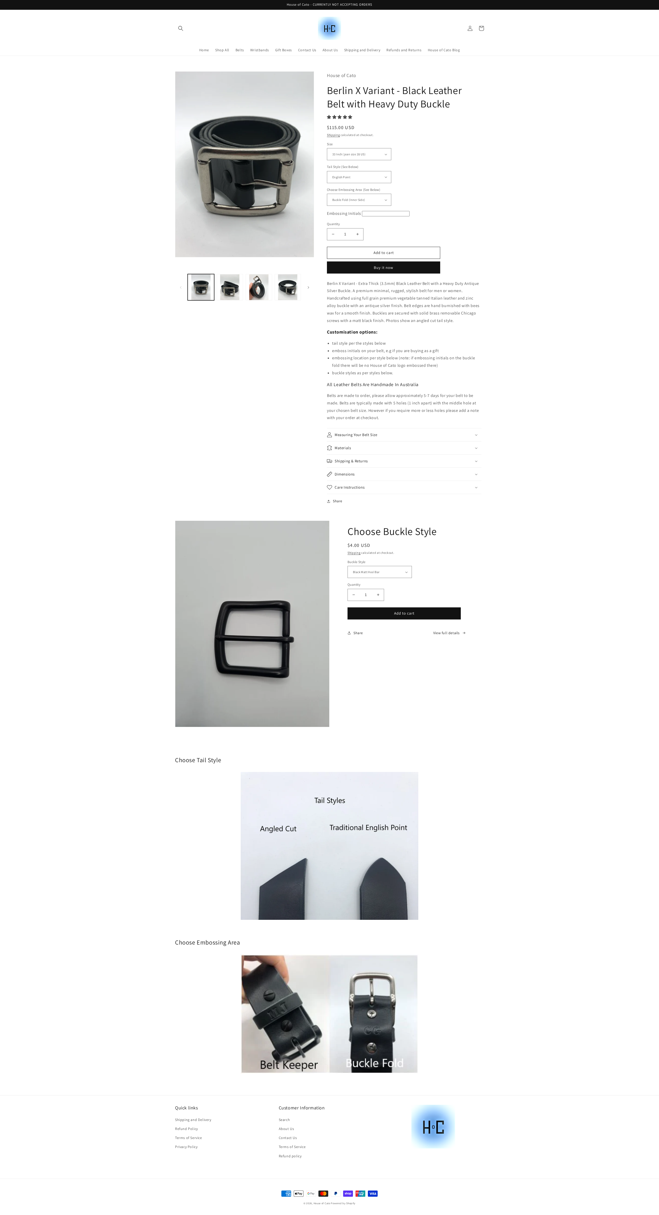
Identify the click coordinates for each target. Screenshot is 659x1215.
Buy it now (383, 267)
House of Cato (322, 1203)
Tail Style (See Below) (343, 167)
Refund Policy (186, 1128)
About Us (286, 1128)
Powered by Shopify (343, 1203)
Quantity (333, 224)
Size (330, 144)
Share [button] (337, 501)
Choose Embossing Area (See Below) (353, 190)
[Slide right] (308, 287)
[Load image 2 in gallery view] (230, 287)
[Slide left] (180, 287)
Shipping (333, 135)
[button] (180, 28)
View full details (446, 633)
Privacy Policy (186, 1146)
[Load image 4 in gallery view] (288, 287)
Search (284, 1119)
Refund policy (290, 1156)
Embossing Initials (344, 213)
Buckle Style (357, 562)
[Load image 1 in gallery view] (201, 287)
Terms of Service (188, 1137)
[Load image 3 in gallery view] (259, 287)
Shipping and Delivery (193, 1119)
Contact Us (288, 1137)
